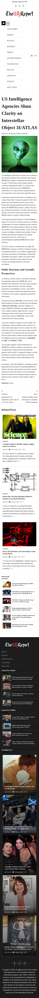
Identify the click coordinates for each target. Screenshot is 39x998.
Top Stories (12, 29)
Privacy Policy (6, 666)
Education (12, 87)
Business (11, 46)
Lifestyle (11, 76)
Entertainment (14, 58)
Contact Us (5, 655)
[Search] (35, 56)
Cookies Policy (6, 662)
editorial (24, 133)
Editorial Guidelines (7, 659)
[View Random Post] (31, 56)
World (10, 35)
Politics (10, 41)
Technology (13, 64)
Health (10, 70)
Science (10, 81)
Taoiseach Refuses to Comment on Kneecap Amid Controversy (22, 734)
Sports (10, 52)
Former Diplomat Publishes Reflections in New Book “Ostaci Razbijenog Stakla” (23, 617)
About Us (4, 651)
